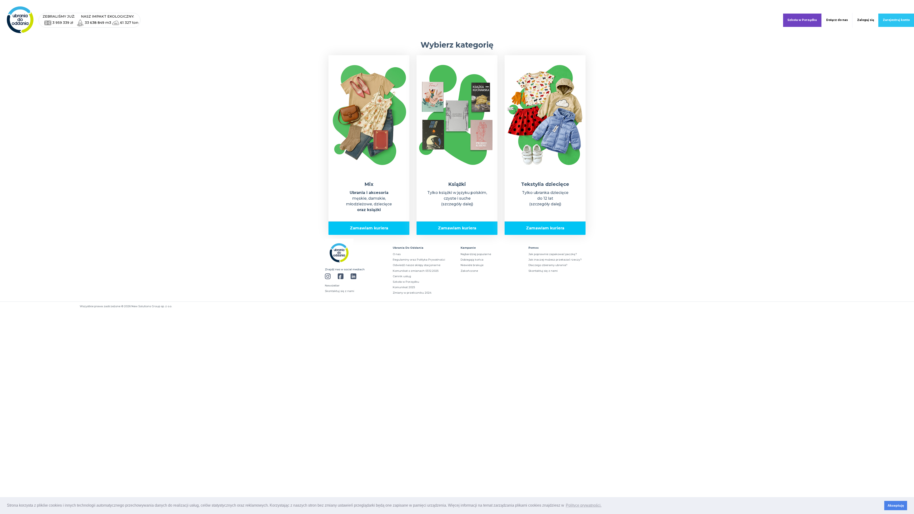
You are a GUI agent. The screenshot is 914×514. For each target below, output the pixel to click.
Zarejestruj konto (896, 20)
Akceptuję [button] (896, 505)
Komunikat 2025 (404, 287)
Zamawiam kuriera (369, 228)
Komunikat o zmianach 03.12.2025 (415, 270)
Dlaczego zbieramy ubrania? (547, 265)
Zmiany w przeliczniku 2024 (412, 292)
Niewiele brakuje (472, 265)
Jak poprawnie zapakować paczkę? (552, 254)
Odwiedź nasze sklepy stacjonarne (416, 265)
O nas (397, 254)
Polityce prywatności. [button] (583, 505)
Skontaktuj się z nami (339, 291)
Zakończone (469, 270)
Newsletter (332, 285)
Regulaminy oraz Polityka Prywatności (419, 259)
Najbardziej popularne (476, 254)
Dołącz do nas (837, 20)
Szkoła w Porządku (802, 20)
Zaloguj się (865, 20)
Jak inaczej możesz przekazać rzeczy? (555, 259)
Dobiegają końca (472, 259)
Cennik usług (402, 276)
